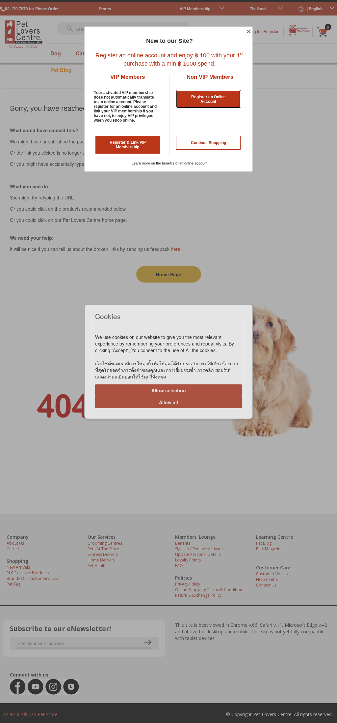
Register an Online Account (208, 99)
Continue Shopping (208, 142)
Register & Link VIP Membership (128, 144)
